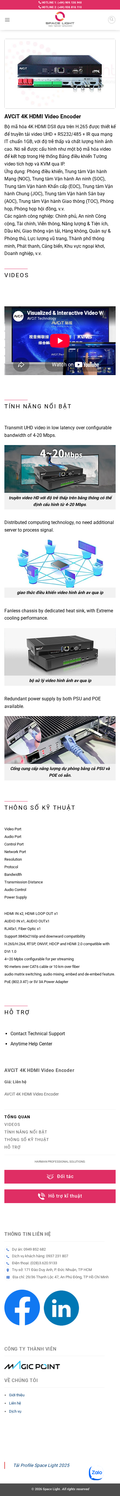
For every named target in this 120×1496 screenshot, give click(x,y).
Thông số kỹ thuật (26, 1139)
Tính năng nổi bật (25, 1132)
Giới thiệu (16, 1395)
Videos (12, 1124)
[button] (7, 19)
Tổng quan (17, 1116)
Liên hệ (15, 1403)
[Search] (111, 19)
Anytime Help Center (31, 1044)
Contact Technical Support (37, 1033)
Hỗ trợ (12, 1147)
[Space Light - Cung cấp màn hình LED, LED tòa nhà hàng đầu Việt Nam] (60, 20)
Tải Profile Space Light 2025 (41, 1465)
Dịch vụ (15, 1411)
